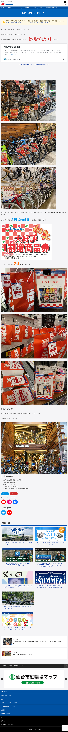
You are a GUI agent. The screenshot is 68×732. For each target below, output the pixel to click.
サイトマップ (4, 717)
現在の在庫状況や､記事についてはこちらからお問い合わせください (27, 22)
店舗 (4, 691)
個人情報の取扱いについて (7, 724)
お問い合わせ (13, 493)
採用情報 (5, 713)
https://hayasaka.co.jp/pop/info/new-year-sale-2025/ (34, 64)
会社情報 (6, 710)
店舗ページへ (5, 493)
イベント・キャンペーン (9, 702)
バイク (6, 695)
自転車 (9, 7)
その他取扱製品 (8, 706)
